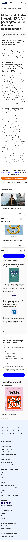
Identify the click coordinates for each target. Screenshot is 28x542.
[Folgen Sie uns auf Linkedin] (2, 503)
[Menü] (10, 2)
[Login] (25, 2)
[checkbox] (4, 367)
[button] (14, 178)
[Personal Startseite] (4, 3)
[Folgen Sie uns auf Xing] (4, 503)
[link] (3, 8)
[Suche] (22, 2)
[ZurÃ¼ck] (21, 219)
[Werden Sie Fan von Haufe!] (10, 503)
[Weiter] (24, 219)
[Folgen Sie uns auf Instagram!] (7, 503)
